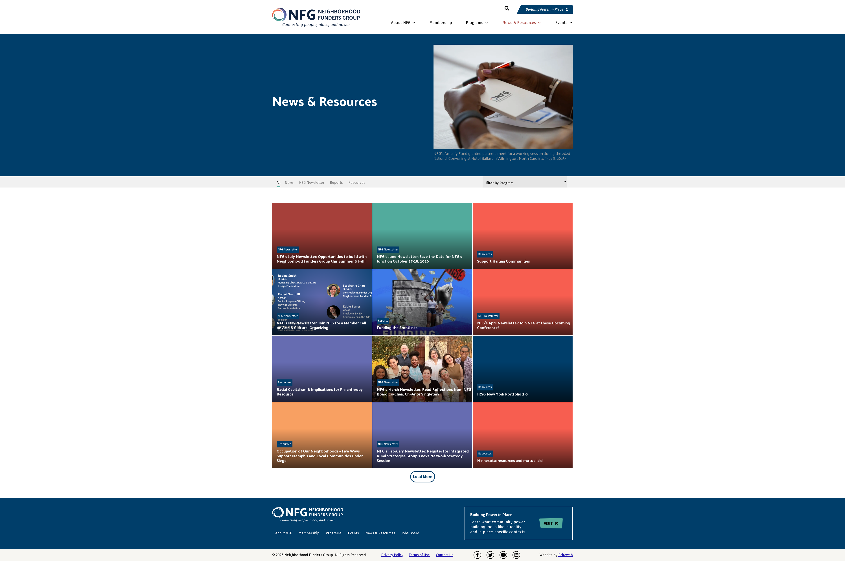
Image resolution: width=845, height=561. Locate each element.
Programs (474, 22)
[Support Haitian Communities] (523, 236)
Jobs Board (410, 533)
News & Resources (519, 22)
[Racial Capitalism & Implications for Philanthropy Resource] (322, 369)
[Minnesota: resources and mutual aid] (523, 435)
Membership (441, 22)
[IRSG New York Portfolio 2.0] (523, 369)
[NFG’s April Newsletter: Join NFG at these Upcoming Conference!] (523, 302)
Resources (485, 254)
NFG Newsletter (288, 249)
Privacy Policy (392, 555)
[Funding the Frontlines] (422, 302)
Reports (383, 320)
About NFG (400, 22)
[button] (507, 8)
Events (561, 22)
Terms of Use (419, 555)
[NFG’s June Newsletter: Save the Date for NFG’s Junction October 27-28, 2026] (422, 236)
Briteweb (565, 555)
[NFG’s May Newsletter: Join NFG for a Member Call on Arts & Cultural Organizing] (322, 302)
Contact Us (444, 555)
